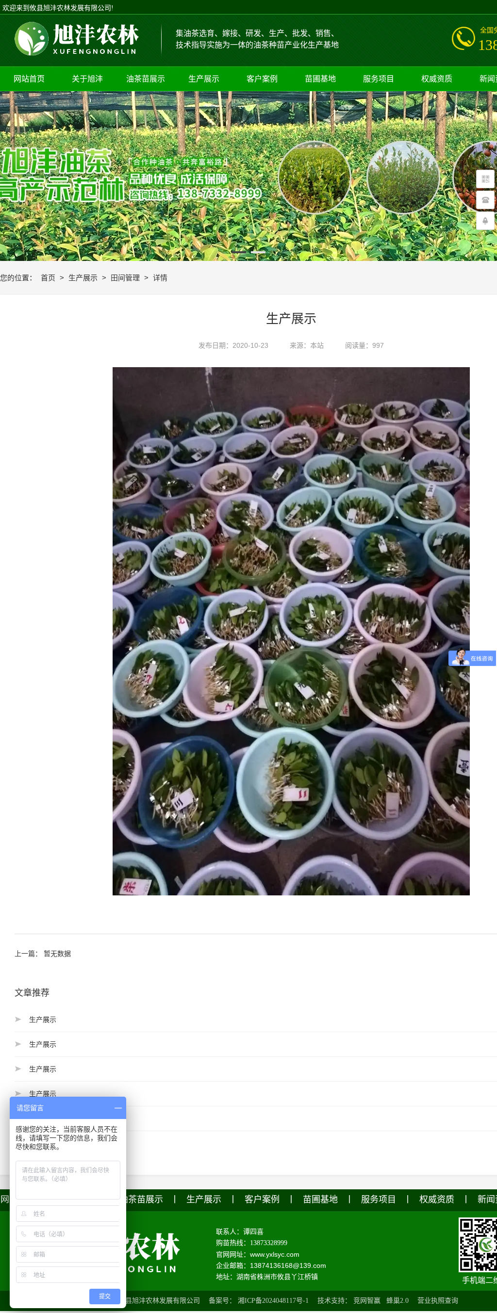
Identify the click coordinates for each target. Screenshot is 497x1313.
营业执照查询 (437, 1300)
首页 (49, 278)
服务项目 (378, 1199)
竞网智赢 (367, 1300)
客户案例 (262, 1199)
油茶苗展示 (141, 1199)
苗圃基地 (320, 1199)
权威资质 (436, 1199)
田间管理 (126, 278)
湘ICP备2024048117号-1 (273, 1300)
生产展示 (83, 278)
